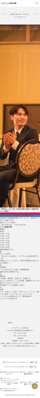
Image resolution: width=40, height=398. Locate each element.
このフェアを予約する (8, 298)
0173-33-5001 (22, 333)
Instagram (28, 3)
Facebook (24, 3)
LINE (32, 3)
